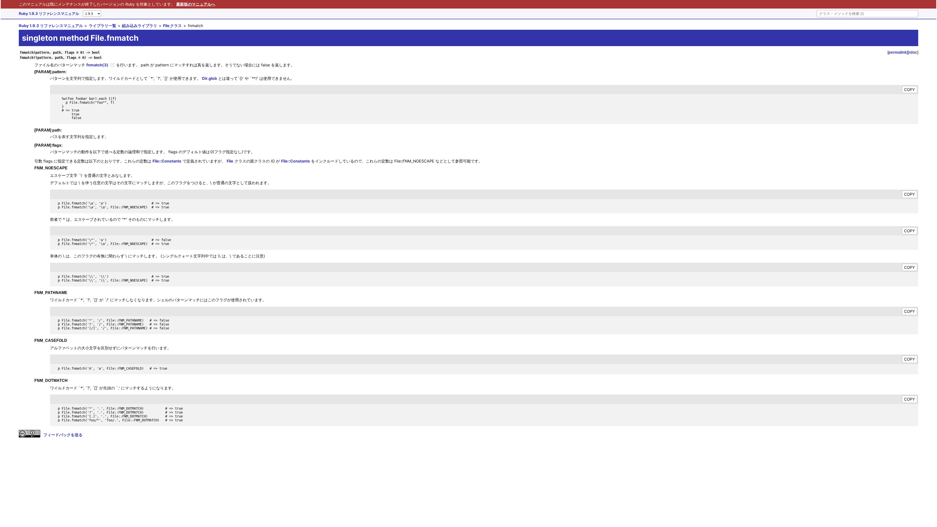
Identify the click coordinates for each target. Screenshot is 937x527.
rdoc (913, 52)
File (230, 161)
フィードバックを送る (62, 434)
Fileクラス (172, 25)
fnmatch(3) (97, 64)
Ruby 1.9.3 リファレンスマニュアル (49, 13)
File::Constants (167, 161)
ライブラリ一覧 (102, 25)
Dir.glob (209, 78)
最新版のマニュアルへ (195, 4)
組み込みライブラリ (139, 25)
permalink (897, 52)
